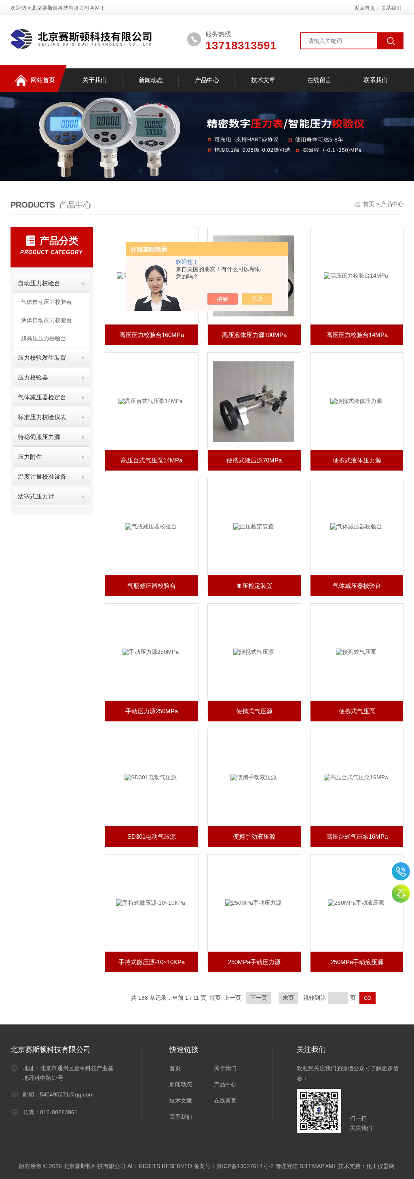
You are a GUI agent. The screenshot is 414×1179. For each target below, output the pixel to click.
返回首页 (364, 8)
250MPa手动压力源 (254, 961)
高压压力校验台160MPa (151, 334)
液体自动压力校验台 (46, 320)
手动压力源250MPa (151, 711)
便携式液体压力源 (357, 460)
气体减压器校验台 (357, 585)
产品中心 (207, 79)
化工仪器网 (380, 1166)
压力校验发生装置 (42, 357)
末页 (288, 998)
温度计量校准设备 (42, 476)
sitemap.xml (318, 1166)
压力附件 (30, 456)
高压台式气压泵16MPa (357, 836)
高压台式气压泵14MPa (151, 460)
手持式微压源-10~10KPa (151, 961)
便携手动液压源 (254, 836)
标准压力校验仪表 (42, 416)
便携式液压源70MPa (254, 460)
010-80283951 (401, 871)
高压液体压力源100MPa (254, 334)
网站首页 (43, 79)
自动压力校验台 (39, 283)
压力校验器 (33, 377)
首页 (369, 204)
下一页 (258, 998)
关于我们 (94, 79)
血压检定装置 (254, 585)
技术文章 (263, 79)
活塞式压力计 (36, 496)
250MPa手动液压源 (357, 961)
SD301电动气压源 (151, 836)
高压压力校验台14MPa (357, 334)
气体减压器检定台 (42, 397)
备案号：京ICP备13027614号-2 (234, 1166)
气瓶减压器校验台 (151, 585)
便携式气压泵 (357, 711)
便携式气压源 (254, 711)
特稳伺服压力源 (39, 436)
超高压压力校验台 (43, 338)
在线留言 (319, 79)
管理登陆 (286, 1166)
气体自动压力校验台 (46, 302)
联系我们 (390, 8)
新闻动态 (151, 79)
